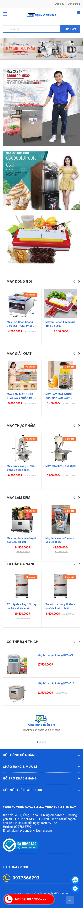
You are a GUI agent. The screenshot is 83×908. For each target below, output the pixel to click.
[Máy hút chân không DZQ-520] (17, 691)
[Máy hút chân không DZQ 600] (17, 663)
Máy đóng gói (19, 281)
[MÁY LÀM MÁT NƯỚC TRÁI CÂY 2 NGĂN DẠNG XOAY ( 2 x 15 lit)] (22, 375)
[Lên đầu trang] (70, 900)
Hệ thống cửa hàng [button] (20, 755)
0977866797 (22, 827)
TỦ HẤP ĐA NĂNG (21, 564)
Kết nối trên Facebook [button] (22, 790)
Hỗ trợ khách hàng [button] (20, 778)
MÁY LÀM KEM (18, 498)
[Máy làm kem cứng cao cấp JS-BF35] (61, 519)
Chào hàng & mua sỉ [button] (20, 767)
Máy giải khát (19, 354)
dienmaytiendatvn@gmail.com (31, 830)
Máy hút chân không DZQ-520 (55, 683)
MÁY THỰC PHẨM (21, 426)
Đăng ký (59, 3)
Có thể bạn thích (22, 642)
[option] (41, 49)
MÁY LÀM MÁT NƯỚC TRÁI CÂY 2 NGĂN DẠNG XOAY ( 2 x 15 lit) (21, 398)
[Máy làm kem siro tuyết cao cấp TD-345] (22, 519)
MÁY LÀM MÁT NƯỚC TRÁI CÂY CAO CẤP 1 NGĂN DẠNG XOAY (58, 398)
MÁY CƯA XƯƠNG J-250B (60, 466)
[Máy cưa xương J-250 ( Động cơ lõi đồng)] (22, 447)
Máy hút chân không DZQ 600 (55, 655)
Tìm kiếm (70, 28)
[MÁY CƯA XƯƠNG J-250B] (61, 447)
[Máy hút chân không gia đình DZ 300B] (61, 303)
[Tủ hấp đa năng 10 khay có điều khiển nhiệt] (61, 585)
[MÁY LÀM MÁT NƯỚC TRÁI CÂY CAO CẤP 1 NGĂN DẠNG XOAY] (61, 375)
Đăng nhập (74, 3)
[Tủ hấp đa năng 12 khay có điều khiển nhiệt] (22, 585)
